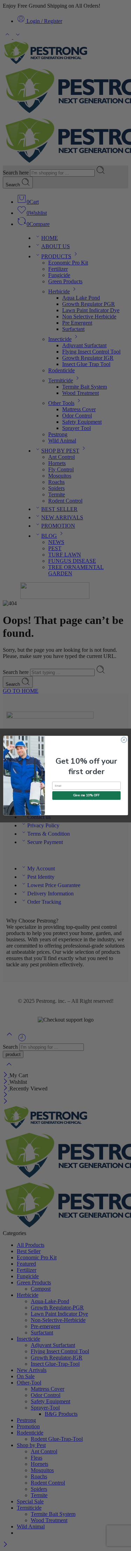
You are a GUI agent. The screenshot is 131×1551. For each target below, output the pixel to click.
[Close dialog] (123, 739)
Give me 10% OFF (86, 795)
